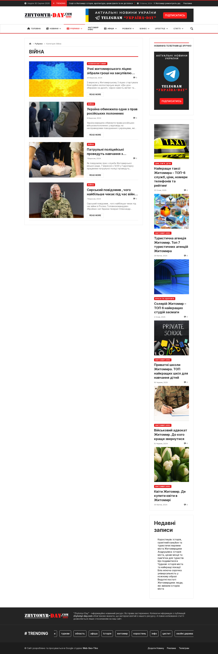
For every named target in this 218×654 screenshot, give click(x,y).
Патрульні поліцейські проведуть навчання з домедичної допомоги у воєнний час (107, 152)
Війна (91, 104)
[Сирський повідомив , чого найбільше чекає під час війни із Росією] (56, 200)
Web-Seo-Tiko (90, 648)
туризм (57, 633)
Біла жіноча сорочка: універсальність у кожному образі (170, 573)
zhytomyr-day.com (82, 616)
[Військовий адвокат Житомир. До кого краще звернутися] (171, 403)
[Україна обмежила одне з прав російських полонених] (56, 119)
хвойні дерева (176, 633)
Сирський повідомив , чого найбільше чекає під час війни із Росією (111, 192)
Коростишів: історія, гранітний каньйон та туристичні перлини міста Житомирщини (170, 544)
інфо (146, 633)
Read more (95, 94)
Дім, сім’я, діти (163, 163)
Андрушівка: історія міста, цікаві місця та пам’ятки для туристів (171, 554)
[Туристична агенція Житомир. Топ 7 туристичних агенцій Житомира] (171, 211)
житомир (114, 633)
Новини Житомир (97, 64)
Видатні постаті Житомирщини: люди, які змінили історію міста (170, 584)
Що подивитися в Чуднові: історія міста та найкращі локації (170, 564)
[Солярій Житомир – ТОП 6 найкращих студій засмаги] (171, 276)
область (72, 633)
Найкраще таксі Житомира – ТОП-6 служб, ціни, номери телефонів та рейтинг (170, 177)
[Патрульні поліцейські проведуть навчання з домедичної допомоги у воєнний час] (56, 159)
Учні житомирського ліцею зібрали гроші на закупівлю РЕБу (109, 71)
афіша (85, 633)
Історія (99, 633)
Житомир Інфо (162, 233)
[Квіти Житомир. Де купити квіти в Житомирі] (171, 464)
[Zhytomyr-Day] (48, 15)
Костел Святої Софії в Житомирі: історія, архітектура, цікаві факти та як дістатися (76, 3)
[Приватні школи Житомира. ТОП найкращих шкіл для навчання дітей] (171, 338)
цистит (158, 633)
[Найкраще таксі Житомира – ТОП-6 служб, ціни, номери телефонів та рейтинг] (171, 141)
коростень (131, 633)
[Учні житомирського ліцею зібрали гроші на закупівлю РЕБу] (56, 79)
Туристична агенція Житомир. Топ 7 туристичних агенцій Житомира (171, 244)
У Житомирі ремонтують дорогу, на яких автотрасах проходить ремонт (171, 3)
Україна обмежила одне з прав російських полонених (112, 111)
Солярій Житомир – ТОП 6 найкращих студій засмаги (170, 308)
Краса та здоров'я (164, 298)
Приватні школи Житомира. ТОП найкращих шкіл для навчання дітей (171, 371)
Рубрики (39, 44)
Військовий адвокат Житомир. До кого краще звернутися (170, 434)
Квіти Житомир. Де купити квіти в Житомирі (170, 496)
